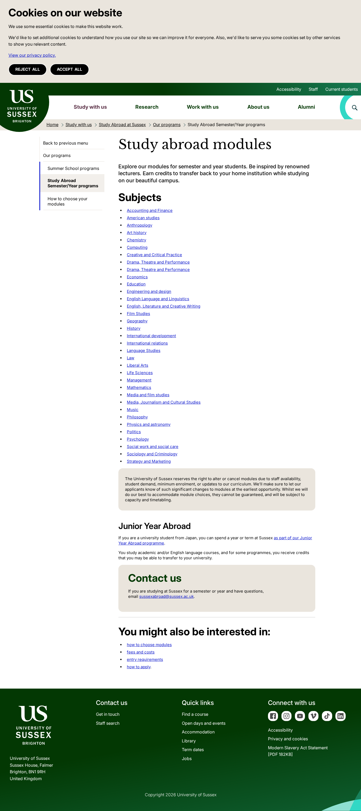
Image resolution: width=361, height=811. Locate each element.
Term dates (193, 749)
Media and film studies (148, 394)
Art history (136, 232)
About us (258, 107)
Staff (313, 89)
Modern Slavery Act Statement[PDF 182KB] (298, 751)
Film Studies (138, 313)
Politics (134, 431)
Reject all (27, 69)
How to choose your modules (67, 201)
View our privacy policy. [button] (32, 55)
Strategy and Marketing (149, 461)
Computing (137, 247)
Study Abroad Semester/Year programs (73, 183)
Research (147, 107)
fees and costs (141, 652)
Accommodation (198, 731)
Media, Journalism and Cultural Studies (164, 402)
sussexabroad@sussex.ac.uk (166, 596)
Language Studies (143, 350)
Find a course (195, 714)
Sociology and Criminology (152, 453)
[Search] (350, 107)
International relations (147, 343)
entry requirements (145, 659)
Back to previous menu (65, 143)
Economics (137, 276)
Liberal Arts (137, 365)
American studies (143, 217)
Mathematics (139, 387)
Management (139, 380)
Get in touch (107, 714)
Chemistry (136, 239)
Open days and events (203, 723)
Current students (341, 89)
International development (151, 335)
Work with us (203, 107)
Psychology (138, 439)
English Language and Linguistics (158, 298)
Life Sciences (140, 372)
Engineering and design (149, 291)
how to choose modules (149, 644)
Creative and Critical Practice (154, 254)
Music (132, 409)
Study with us (90, 107)
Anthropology (139, 225)
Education (136, 284)
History (133, 328)
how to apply (138, 666)
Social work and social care (152, 446)
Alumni (306, 107)
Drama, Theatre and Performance (158, 262)
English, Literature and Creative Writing (163, 306)
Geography (137, 320)
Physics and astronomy (148, 424)
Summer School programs (73, 168)
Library (189, 740)
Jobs (187, 758)
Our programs (57, 155)
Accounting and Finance (150, 210)
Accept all (69, 69)
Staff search (107, 723)
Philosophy (137, 416)
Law (130, 357)
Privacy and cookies (288, 738)
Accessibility (288, 89)
